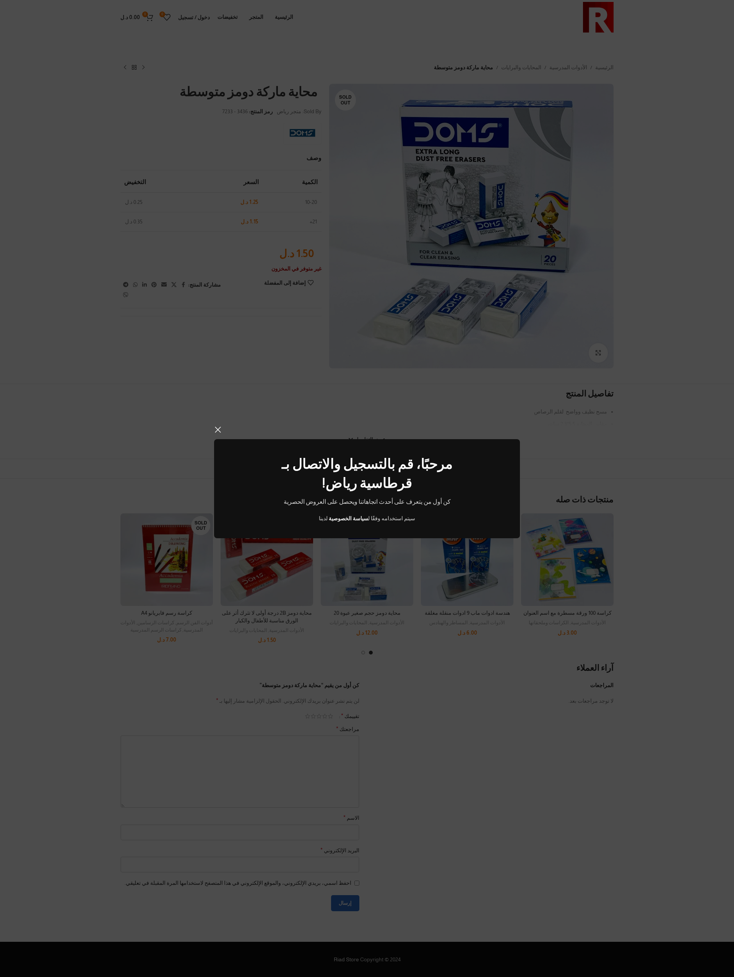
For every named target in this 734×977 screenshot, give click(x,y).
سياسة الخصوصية (348, 518)
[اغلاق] (217, 429)
